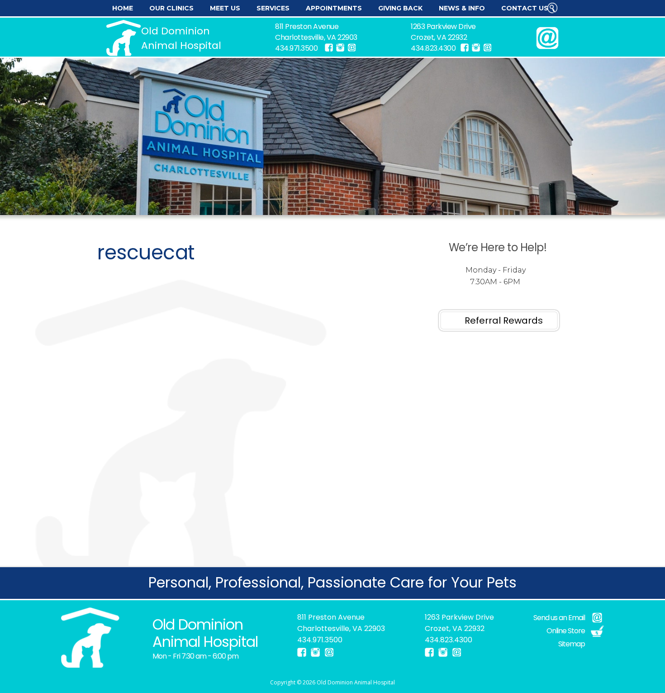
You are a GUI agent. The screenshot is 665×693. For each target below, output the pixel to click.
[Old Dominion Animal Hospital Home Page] (90, 637)
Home (122, 8)
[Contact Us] (547, 38)
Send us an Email (559, 617)
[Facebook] (329, 47)
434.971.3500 (296, 48)
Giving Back (400, 8)
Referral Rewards (504, 320)
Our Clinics (171, 8)
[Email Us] (351, 47)
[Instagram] (340, 47)
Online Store (565, 631)
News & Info (462, 8)
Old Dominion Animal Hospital (356, 682)
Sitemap (571, 644)
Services (273, 8)
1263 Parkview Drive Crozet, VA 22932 (443, 32)
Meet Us (225, 8)
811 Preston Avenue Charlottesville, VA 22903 (316, 32)
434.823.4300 (433, 48)
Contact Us (524, 8)
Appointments (334, 8)
